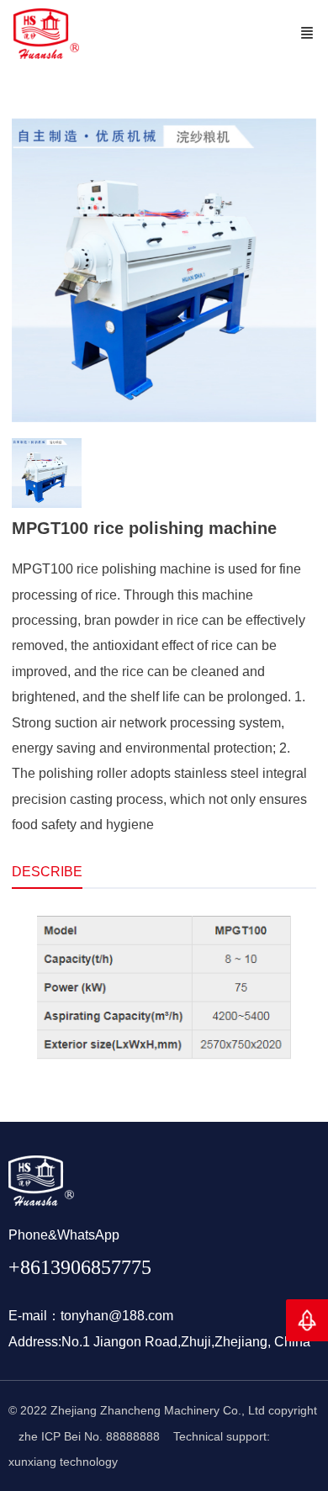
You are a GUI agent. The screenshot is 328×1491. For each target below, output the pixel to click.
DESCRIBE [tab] (47, 871)
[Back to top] (306, 1320)
